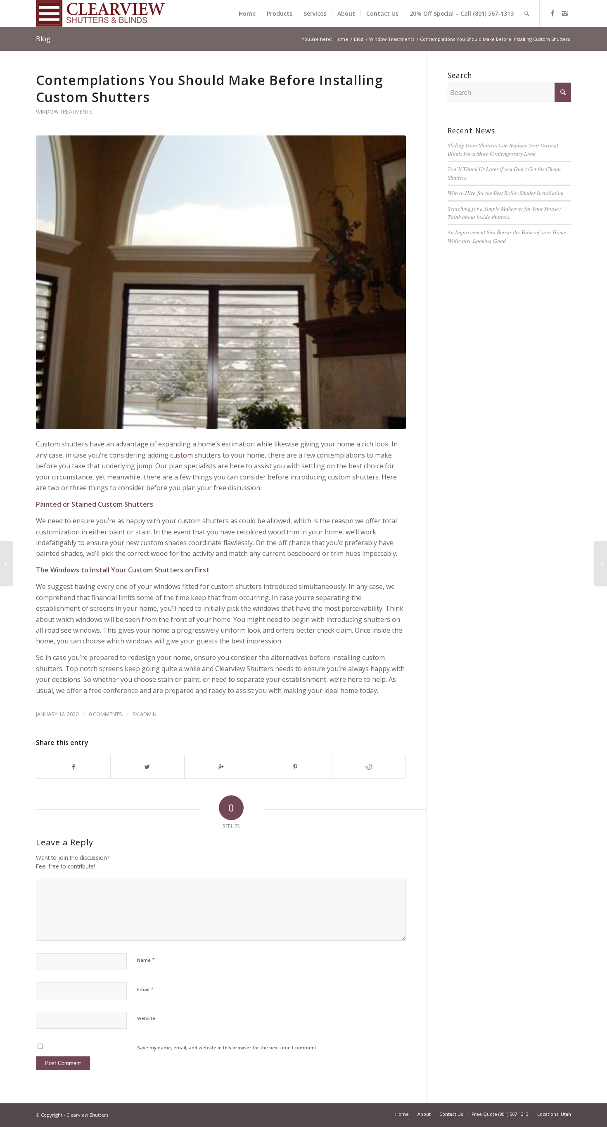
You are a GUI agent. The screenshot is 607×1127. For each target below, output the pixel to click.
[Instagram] (565, 13)
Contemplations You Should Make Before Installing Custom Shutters (209, 88)
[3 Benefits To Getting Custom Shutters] (6, 563)
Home (341, 39)
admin (148, 714)
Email (145, 989)
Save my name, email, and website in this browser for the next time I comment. (227, 1047)
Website (146, 1018)
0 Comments (105, 714)
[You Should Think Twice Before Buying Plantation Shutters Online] (600, 563)
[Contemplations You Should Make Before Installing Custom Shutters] (221, 282)
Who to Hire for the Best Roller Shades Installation (506, 193)
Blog (43, 38)
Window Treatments (391, 39)
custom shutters (195, 455)
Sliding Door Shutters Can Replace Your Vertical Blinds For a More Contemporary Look (503, 149)
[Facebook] (552, 13)
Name (146, 959)
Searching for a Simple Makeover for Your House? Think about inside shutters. (505, 212)
